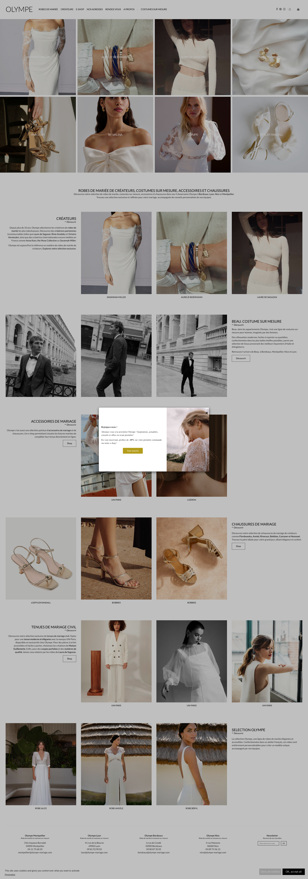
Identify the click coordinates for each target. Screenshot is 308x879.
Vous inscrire (133, 450)
